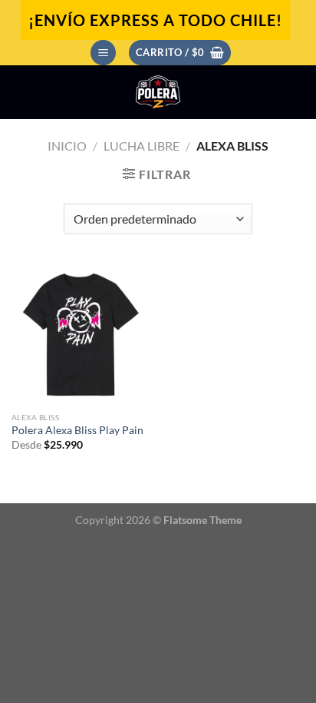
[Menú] (103, 52)
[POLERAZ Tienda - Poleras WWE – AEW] (158, 92)
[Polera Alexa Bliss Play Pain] (81, 334)
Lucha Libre (141, 145)
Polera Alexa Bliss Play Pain (77, 430)
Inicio (67, 145)
